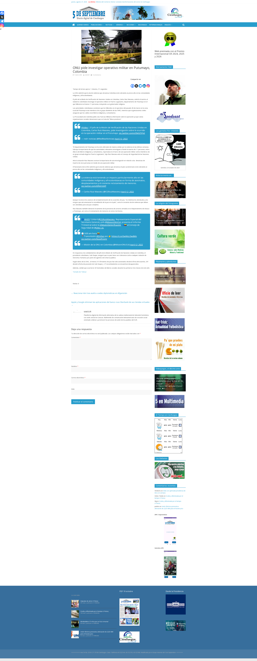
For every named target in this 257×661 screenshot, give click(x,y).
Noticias (109, 25)
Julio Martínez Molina (161, 195)
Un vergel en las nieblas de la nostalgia (162, 277)
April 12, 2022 (121, 138)
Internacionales (155, 25)
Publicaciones (96, 25)
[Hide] (1, 29)
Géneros (119, 25)
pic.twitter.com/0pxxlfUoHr (94, 239)
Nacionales (142, 25)
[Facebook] (132, 84)
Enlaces (168, 25)
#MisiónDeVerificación (110, 225)
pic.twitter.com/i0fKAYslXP (93, 186)
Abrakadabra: (94, 621)
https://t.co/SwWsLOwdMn (124, 236)
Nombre (74, 366)
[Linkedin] (144, 84)
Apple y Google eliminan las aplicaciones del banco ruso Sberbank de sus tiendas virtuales (110, 303)
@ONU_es (99, 227)
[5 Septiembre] (73, 25)
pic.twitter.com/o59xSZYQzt (132, 133)
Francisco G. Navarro (168, 281)
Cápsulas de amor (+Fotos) (89, 601)
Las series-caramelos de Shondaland (154, 191)
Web (72, 389)
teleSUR (87, 75)
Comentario (76, 337)
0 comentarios (96, 75)
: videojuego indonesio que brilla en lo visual (169, 381)
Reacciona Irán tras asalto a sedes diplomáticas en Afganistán (99, 293)
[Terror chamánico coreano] (160, 210)
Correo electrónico (78, 378)
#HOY (87, 219)
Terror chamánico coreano (160, 220)
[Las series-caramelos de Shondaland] (156, 182)
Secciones (130, 25)
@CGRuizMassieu (106, 219)
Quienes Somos (83, 25)
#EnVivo (100, 236)
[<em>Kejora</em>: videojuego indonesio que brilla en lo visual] (170, 375)
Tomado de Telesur (80, 272)
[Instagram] (148, 84)
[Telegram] (140, 84)
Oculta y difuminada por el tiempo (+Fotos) (94, 611)
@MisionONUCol (113, 222)
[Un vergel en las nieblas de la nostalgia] (161, 268)
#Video (84, 127)
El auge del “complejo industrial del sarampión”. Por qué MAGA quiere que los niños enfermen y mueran (129, 2)
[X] (136, 84)
